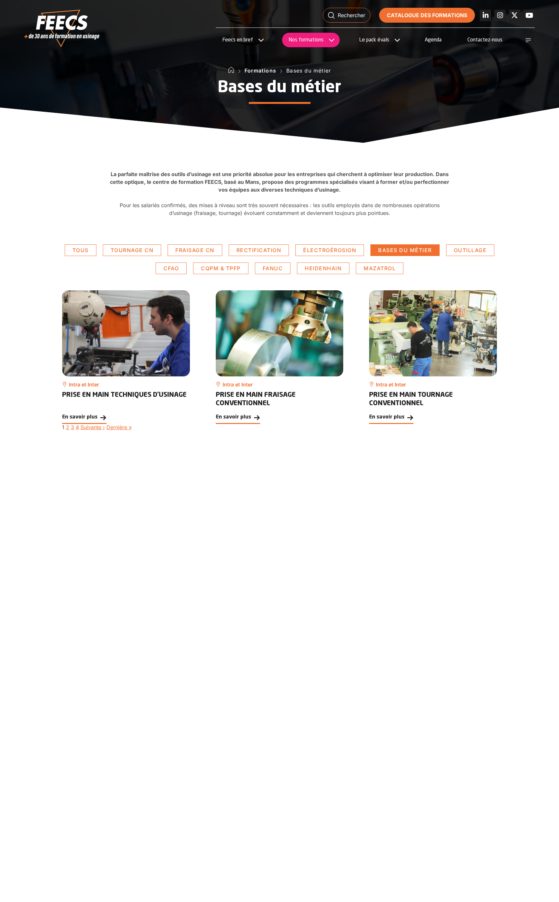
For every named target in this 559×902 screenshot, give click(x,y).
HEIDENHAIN (323, 268)
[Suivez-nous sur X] (514, 15)
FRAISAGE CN (194, 250)
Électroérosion (329, 250)
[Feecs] (61, 28)
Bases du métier (405, 250)
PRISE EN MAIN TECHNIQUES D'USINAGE (124, 395)
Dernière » (119, 427)
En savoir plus (79, 417)
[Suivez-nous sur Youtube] (529, 15)
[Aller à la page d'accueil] (231, 70)
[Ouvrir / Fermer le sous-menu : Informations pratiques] (528, 40)
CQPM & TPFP (221, 268)
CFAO (171, 268)
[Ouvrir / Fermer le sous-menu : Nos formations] (331, 40)
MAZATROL (380, 268)
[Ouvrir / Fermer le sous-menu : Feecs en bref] (261, 40)
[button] (346, 15)
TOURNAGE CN (132, 250)
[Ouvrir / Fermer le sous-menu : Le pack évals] (397, 40)
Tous (80, 250)
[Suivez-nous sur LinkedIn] (485, 15)
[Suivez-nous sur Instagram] (500, 15)
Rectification (258, 250)
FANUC (273, 268)
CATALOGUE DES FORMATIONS (427, 15)
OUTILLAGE (470, 250)
